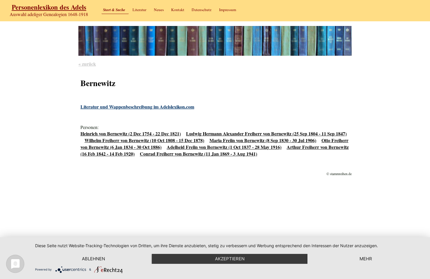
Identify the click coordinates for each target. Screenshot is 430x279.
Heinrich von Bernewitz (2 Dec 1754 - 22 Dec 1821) (130, 133)
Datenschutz (201, 9)
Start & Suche (114, 9)
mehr (366, 258)
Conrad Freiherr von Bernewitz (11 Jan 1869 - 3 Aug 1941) (198, 153)
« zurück (87, 63)
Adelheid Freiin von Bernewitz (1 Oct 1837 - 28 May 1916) (224, 147)
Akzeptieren (230, 258)
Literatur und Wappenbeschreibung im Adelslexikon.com (137, 106)
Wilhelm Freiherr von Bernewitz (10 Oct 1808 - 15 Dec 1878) (144, 140)
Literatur (139, 9)
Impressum (227, 9)
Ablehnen (93, 258)
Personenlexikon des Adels (49, 7)
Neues (159, 9)
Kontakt (177, 9)
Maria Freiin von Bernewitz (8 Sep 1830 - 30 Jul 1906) (262, 140)
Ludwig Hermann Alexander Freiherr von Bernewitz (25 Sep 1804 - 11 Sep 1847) (266, 133)
